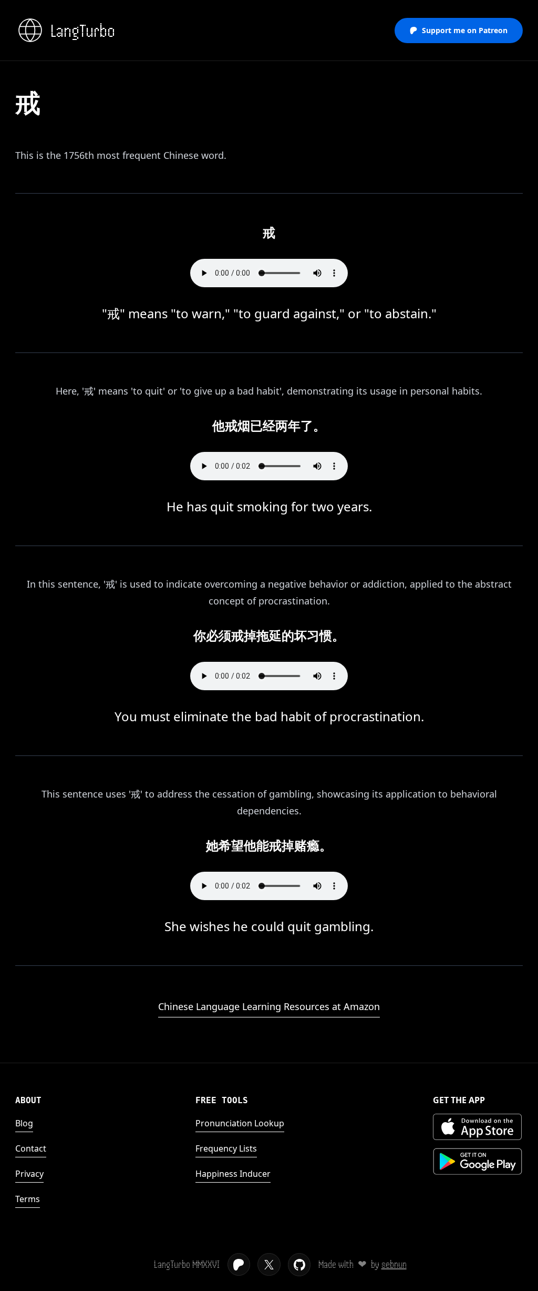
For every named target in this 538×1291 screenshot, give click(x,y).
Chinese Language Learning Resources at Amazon (269, 1006)
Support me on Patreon (465, 30)
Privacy (29, 1173)
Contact (30, 1148)
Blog (24, 1123)
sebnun (394, 1264)
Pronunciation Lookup (239, 1123)
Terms (27, 1199)
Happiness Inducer (233, 1173)
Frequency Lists (226, 1148)
